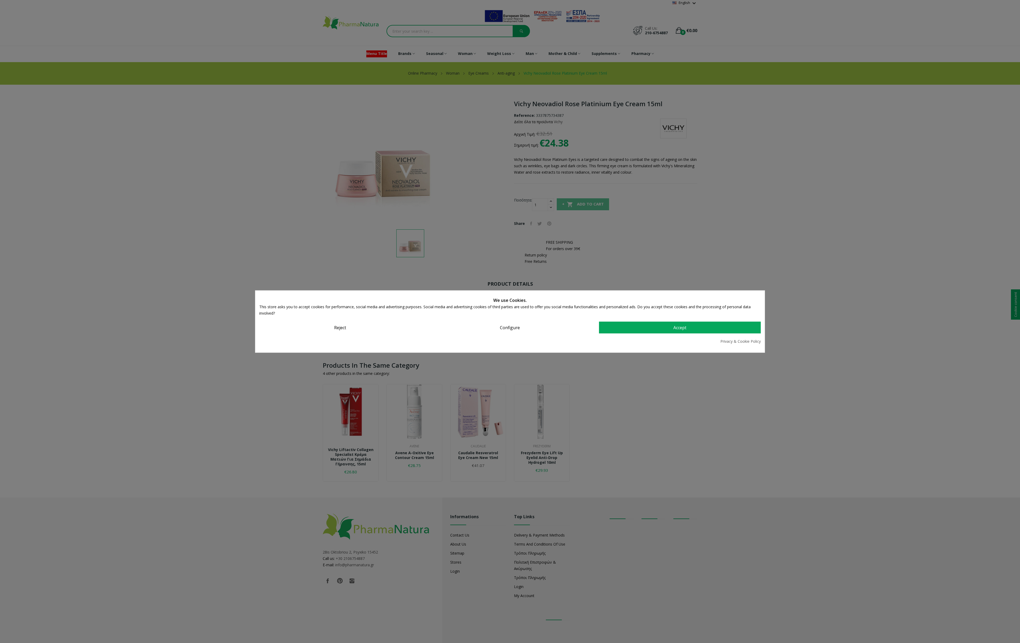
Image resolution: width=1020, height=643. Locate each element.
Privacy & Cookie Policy (740, 341)
